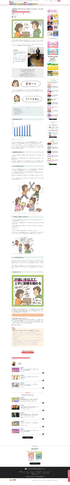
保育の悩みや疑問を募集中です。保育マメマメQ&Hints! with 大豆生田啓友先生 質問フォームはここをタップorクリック (28, 315)
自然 (27, 401)
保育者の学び (15, 5)
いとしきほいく (22, 425)
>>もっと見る (14, 345)
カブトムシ (30, 401)
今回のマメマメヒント (17, 114)
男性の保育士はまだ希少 (17, 108)
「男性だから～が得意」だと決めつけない (19, 112)
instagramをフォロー (53, 38)
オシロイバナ (34, 401)
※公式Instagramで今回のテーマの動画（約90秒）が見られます (21, 44)
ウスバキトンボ (24, 409)
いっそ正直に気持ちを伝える (18, 113)
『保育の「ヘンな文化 (17, 60)
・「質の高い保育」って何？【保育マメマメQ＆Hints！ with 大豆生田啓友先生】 (24, 332)
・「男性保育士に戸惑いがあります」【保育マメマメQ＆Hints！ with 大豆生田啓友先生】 (25, 344)
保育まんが (26, 425)
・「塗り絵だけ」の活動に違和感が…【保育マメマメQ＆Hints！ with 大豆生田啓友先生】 (25, 340)
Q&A (21, 379)
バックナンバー (35, 463)
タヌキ (25, 401)
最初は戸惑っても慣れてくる (18, 109)
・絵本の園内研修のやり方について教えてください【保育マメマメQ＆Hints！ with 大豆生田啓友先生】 (27, 339)
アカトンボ (28, 409)
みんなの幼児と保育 (12, 5)
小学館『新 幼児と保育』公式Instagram (22, 308)
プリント (30, 13)
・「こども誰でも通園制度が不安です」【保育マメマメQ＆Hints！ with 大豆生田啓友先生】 (25, 342)
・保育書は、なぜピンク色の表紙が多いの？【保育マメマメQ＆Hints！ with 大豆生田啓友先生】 (26, 331)
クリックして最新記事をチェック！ (27, 352)
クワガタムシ (22, 401)
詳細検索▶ (27, 2)
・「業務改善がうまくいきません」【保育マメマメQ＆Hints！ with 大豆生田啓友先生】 (25, 343)
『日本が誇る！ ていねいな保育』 (18, 55)
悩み (17, 359)
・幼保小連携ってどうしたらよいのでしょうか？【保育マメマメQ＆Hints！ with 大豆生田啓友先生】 (27, 333)
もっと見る (27, 437)
